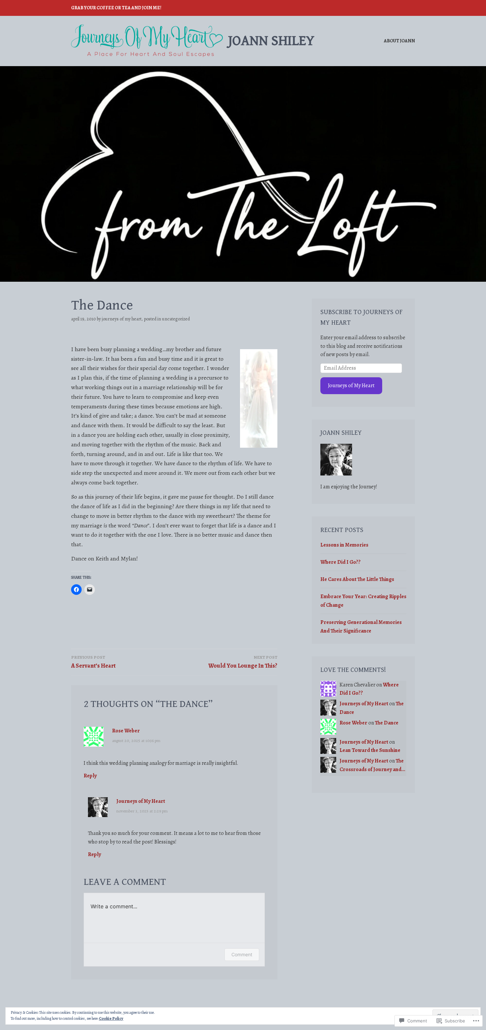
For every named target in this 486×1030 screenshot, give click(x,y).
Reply (90, 775)
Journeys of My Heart (122, 319)
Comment (241, 954)
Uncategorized (176, 319)
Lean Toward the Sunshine (370, 750)
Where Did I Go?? (340, 562)
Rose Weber (126, 730)
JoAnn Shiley (271, 41)
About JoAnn (399, 41)
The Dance (386, 722)
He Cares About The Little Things (357, 579)
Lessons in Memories (344, 545)
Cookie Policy (111, 1018)
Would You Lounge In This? (242, 662)
